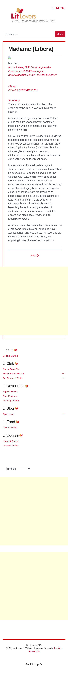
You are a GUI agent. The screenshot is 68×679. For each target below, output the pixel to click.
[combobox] (29, 34)
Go (61, 34)
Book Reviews (10, 396)
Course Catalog (10, 445)
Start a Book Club (11, 369)
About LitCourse (11, 441)
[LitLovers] (34, 15)
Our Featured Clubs (12, 378)
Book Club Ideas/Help (13, 373)
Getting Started (10, 355)
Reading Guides (11, 400)
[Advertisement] (34, 301)
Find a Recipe (9, 427)
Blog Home (8, 414)
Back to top (32, 664)
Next (34, 255)
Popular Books (10, 391)
